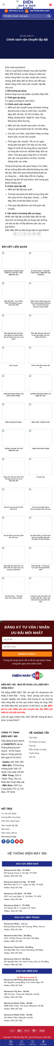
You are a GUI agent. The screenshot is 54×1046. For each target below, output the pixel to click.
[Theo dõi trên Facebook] (3, 841)
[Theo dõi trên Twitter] (12, 841)
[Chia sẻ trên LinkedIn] (39, 234)
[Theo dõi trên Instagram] (8, 841)
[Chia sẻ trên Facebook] (20, 234)
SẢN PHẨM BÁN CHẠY (40, 11)
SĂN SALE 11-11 (15, 11)
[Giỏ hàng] (50, 4)
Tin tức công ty (27, 36)
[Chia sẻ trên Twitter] (24, 234)
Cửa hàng (43, 1044)
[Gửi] (49, 16)
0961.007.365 (16, 941)
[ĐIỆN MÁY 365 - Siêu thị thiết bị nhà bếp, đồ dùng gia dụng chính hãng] (27, 6)
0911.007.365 (16, 876)
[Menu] (3, 4)
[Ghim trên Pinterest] (34, 234)
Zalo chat (22, 1044)
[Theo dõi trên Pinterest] (17, 841)
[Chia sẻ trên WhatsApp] (15, 234)
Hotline (11, 1044)
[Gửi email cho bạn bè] (29, 234)
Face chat (32, 1044)
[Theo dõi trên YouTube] (21, 841)
